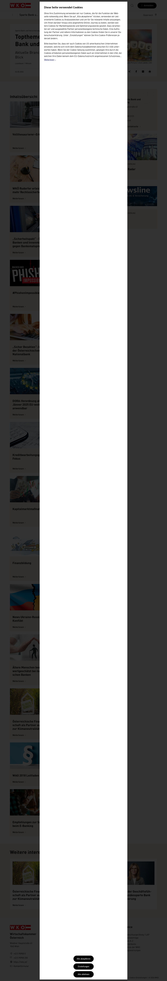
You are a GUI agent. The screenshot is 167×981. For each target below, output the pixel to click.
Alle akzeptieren (83, 959)
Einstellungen (83, 967)
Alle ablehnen (83, 974)
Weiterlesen (50, 60)
